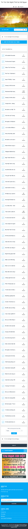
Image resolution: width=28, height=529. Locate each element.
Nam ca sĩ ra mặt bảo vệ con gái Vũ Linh (14, 265)
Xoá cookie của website (6, 518)
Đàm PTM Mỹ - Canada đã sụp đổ (13, 79)
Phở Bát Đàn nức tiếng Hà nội (12, 416)
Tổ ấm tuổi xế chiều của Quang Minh (13, 289)
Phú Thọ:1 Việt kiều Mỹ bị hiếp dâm (13, 73)
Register (21, 6)
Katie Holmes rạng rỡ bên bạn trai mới (14, 145)
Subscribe (14, 503)
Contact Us (3, 512)
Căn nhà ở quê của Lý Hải (11, 181)
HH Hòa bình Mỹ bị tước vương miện (13, 235)
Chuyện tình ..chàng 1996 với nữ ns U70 (14, 103)
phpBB (16, 526)
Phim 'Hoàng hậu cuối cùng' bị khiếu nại (14, 283)
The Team (3, 514)
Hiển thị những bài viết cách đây (14, 428)
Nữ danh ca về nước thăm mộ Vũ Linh (14, 139)
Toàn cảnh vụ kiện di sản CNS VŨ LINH (14, 211)
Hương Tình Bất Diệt (10, 331)
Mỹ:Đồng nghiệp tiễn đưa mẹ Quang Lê (14, 295)
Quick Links (6, 29)
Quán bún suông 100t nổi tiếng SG (13, 380)
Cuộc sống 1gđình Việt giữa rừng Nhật (14, 313)
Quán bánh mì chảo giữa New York (13, 187)
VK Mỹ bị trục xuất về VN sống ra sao (14, 193)
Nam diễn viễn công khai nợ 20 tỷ (13, 271)
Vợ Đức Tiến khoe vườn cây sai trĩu (13, 301)
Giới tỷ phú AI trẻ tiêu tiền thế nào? (13, 355)
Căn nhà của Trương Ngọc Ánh (12, 115)
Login (16, 6)
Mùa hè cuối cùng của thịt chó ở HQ (13, 373)
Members (3, 516)
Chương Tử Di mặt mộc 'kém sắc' (13, 386)
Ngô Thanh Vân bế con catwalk (12, 157)
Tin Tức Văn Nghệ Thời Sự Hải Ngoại (14, 2)
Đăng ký (14, 445)
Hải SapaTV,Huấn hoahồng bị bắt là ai (14, 199)
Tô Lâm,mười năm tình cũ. (11, 217)
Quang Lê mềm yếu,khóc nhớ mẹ (13, 97)
